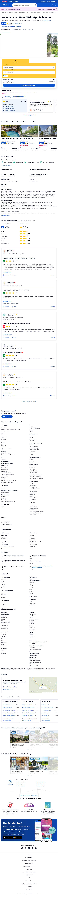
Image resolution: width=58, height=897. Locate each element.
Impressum (29, 889)
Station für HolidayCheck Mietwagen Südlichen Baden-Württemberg (42, 566)
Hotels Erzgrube (20, 784)
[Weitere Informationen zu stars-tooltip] (52, 17)
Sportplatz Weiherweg (27, 715)
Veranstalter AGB (29, 863)
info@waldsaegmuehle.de (11, 686)
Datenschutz (29, 869)
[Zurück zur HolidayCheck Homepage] (6, 5)
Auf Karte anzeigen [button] (46, 20)
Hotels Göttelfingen (40, 786)
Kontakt (43, 1)
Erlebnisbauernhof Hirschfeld (28, 707)
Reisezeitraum (6, 65)
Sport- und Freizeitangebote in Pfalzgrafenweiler (29, 719)
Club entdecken (40, 9)
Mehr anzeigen (5, 215)
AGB (29, 878)
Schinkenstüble (45, 715)
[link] (52, 5)
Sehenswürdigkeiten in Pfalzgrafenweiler (8, 719)
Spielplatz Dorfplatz (27, 704)
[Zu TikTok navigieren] (29, 848)
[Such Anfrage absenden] (35, 5)
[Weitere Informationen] (31, 148)
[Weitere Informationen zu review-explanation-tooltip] (21, 23)
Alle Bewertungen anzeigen (28, 401)
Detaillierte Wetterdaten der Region (29, 795)
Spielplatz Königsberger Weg (28, 710)
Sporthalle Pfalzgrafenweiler (28, 713)
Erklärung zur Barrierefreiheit (29, 883)
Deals (4, 1)
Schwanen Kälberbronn (47, 707)
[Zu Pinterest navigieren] (32, 848)
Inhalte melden (29, 857)
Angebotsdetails (36, 669)
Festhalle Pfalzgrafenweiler (9, 715)
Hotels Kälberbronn (21, 782)
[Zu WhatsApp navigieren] (36, 848)
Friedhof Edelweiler (7, 704)
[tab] (15, 61)
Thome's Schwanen (46, 710)
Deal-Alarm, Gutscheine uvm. (29, 860)
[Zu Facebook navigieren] (22, 848)
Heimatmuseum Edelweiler (9, 710)
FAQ (29, 854)
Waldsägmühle (45, 704)
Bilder (24, 29)
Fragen (31, 29)
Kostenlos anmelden (50, 9)
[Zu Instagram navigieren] (25, 848)
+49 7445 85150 (9, 689)
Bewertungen (17, 29)
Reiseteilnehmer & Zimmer (9, 69)
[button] (23, 45)
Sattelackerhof (45, 713)
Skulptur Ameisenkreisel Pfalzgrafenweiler (9, 713)
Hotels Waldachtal (20, 786)
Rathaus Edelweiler (7, 707)
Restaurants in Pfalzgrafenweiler (46, 719)
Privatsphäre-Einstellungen (29, 872)
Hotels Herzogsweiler (41, 782)
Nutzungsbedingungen (29, 866)
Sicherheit (29, 886)
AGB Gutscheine (29, 880)
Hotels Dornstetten (40, 784)
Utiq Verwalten (29, 875)
